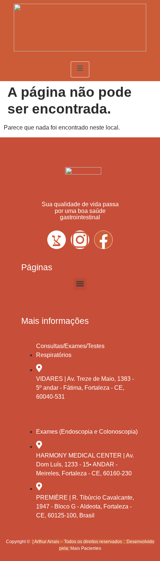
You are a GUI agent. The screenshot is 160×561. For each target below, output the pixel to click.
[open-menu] (80, 69)
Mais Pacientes (85, 548)
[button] (80, 284)
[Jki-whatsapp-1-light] (56, 239)
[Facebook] (103, 239)
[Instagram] (80, 239)
